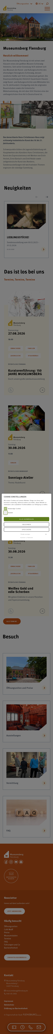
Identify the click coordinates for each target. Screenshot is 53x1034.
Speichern (26, 529)
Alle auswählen (26, 519)
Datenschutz (30, 537)
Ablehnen (26, 524)
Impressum (23, 537)
